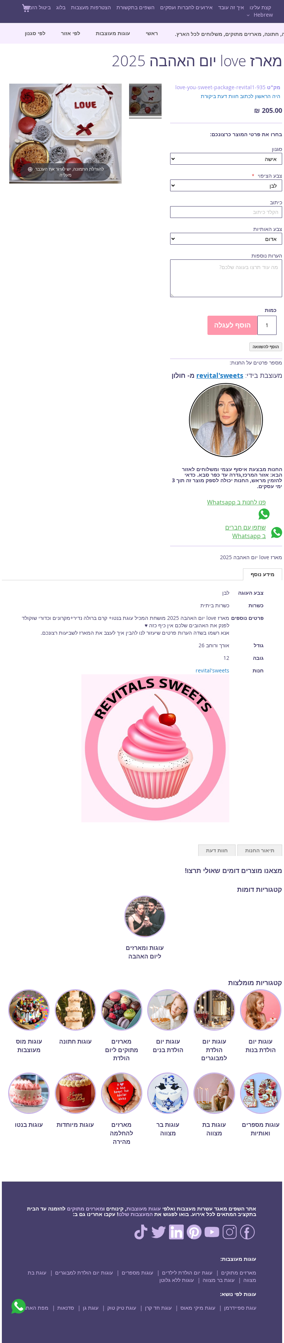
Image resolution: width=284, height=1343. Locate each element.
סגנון (277, 148)
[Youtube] (211, 1237)
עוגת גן (90, 1307)
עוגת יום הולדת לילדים (187, 1272)
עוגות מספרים (137, 1272)
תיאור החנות (259, 850)
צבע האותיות (267, 228)
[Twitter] (158, 1237)
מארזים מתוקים (85, 1208)
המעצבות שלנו (135, 1214)
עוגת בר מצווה (218, 1279)
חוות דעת (217, 850)
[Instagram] (229, 1237)
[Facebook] (247, 1237)
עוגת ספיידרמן (240, 1307)
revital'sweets (219, 375)
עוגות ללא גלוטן (176, 1279)
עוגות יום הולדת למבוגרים (84, 1272)
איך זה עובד (231, 7)
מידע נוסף (262, 574)
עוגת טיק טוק (121, 1307)
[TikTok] (140, 1237)
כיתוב (276, 202)
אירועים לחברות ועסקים (186, 7)
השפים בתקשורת (135, 7)
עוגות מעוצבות (143, 1208)
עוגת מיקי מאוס (197, 1307)
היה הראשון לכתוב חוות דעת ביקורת (240, 96)
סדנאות (65, 1307)
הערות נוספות (266, 255)
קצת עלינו (260, 7)
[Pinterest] (194, 1237)
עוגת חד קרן (158, 1307)
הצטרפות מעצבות (91, 7)
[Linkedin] (176, 1237)
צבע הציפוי (269, 175)
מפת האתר (35, 1307)
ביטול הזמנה (37, 7)
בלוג (60, 7)
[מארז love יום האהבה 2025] (145, 101)
